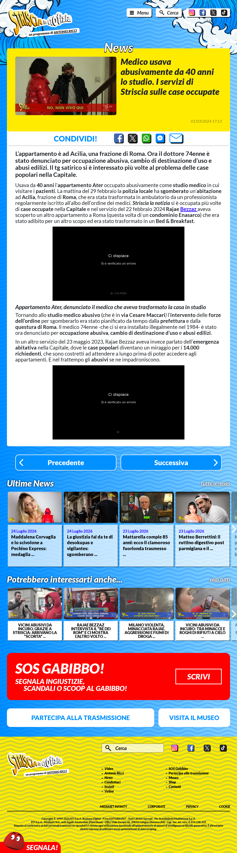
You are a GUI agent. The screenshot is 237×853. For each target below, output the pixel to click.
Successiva (171, 462)
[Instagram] (192, 13)
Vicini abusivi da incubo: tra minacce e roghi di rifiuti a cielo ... (203, 630)
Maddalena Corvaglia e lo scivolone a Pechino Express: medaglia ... (33, 545)
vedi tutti (219, 579)
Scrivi (198, 676)
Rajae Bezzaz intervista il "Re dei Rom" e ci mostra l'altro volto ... (91, 630)
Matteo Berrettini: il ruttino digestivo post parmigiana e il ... (201, 542)
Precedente (66, 462)
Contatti (175, 787)
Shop (172, 782)
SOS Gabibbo (178, 768)
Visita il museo (194, 717)
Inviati (109, 787)
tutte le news (215, 483)
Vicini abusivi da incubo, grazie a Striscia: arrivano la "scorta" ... (35, 630)
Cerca (172, 13)
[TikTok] (224, 13)
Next (234, 529)
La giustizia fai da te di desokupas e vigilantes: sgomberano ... (90, 545)
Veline (109, 791)
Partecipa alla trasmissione (80, 717)
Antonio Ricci (114, 773)
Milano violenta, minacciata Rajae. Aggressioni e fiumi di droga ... (147, 630)
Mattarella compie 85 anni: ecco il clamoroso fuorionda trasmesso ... (146, 545)
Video (108, 768)
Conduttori (112, 782)
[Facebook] (203, 13)
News (108, 778)
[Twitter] (213, 13)
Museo (173, 778)
